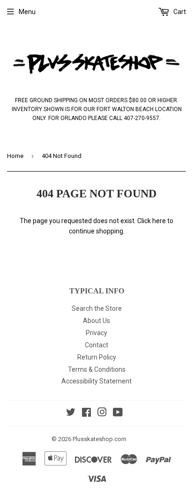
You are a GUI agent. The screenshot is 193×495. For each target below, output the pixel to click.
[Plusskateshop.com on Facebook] (86, 413)
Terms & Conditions (97, 369)
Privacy (96, 333)
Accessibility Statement (96, 381)
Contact (96, 345)
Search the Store (97, 308)
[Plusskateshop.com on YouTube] (118, 413)
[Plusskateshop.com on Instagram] (102, 413)
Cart (179, 11)
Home (15, 155)
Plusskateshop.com (99, 438)
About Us (96, 320)
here (159, 221)
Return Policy (96, 357)
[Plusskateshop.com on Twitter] (70, 413)
